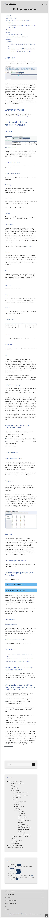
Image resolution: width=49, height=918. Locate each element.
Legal (6, 906)
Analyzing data (15, 790)
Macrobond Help (11, 914)
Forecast (8, 30)
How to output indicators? (15, 34)
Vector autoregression (24, 834)
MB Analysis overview (17, 783)
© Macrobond (27, 914)
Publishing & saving (17, 840)
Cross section (22, 815)
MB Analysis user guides (15, 781)
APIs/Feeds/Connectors (11, 900)
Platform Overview (10, 891)
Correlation (21, 811)
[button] (46, 915)
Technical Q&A (15, 787)
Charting (13, 838)
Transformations (20, 803)
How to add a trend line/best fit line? (21, 875)
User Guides (8, 897)
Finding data (14, 788)
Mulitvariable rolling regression (15, 639)
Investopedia (30, 246)
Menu (44, 4)
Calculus (18, 808)
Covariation (21, 813)
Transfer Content (16, 842)
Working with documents (20, 795)
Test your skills (15, 843)
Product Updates (9, 894)
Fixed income (20, 806)
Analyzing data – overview (20, 792)
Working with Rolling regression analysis (18, 20)
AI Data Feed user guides (15, 847)
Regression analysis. (24, 116)
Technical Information (10, 903)
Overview (9, 15)
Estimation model (11, 18)
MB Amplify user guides (15, 845)
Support (7, 909)
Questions (9, 41)
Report (8, 32)
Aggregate (15, 873)
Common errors (12, 27)
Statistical (18, 810)
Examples (9, 39)
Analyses (15, 799)
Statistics (20, 831)
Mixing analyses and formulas (21, 836)
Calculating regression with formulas (17, 37)
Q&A (12, 785)
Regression (21, 824)
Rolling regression (11, 624)
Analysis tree (17, 797)
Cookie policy (19, 914)
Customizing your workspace (21, 794)
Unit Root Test (22, 833)
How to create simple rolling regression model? (22, 25)
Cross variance (22, 817)
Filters (17, 804)
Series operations (21, 801)
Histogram (21, 819)
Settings (10, 23)
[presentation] (14, 207)
